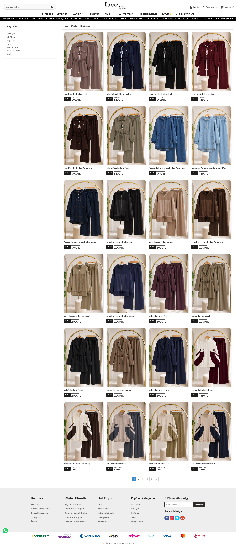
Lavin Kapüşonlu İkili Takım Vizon (162, 242)
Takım (108, 14)
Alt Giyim (78, 14)
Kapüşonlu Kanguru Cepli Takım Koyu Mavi (167, 168)
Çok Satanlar (186, 14)
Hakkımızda (36, 504)
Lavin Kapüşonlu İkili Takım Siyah (119, 242)
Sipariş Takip (103, 517)
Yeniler (48, 14)
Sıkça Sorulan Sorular (40, 509)
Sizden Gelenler (148, 14)
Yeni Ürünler (103, 509)
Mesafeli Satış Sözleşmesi (76, 521)
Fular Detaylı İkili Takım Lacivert (119, 94)
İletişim (34, 521)
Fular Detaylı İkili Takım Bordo (203, 94)
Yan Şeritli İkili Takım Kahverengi (77, 464)
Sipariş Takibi (36, 517)
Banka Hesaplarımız (40, 513)
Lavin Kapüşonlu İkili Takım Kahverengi (207, 242)
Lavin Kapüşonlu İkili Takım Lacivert (120, 316)
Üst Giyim (62, 14)
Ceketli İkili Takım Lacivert (159, 390)
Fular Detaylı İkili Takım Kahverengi (78, 168)
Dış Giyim (94, 14)
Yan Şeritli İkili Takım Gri (116, 464)
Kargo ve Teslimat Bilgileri (76, 513)
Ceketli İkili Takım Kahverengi (118, 390)
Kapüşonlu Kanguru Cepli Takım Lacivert (80, 242)
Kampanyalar (125, 14)
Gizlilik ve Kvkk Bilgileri (74, 509)
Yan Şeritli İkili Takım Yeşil (159, 464)
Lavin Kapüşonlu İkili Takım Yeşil (77, 316)
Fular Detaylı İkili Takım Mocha (76, 94)
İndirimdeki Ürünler (106, 513)
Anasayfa (102, 504)
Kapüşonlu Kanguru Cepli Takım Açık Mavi (208, 168)
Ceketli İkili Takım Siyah (73, 390)
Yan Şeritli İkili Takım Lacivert (203, 464)
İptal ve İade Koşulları (74, 517)
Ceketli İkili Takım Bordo (159, 316)
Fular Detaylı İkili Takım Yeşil (117, 168)
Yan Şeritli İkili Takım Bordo (202, 390)
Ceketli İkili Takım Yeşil (200, 316)
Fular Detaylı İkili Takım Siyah (160, 94)
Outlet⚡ (166, 14)
